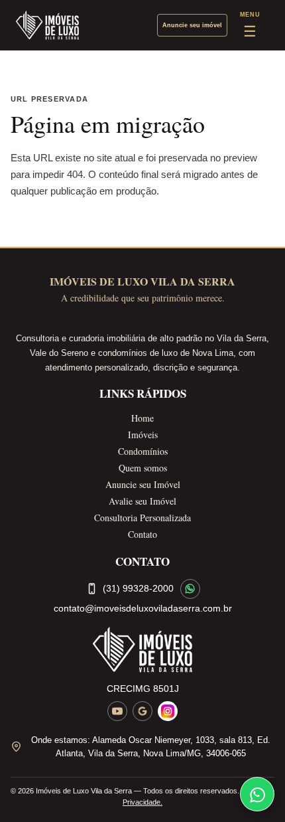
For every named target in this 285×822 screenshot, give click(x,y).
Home (142, 418)
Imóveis (143, 434)
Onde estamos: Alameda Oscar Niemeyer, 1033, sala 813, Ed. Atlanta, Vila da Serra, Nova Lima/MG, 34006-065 (150, 746)
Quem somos (143, 467)
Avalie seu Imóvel (142, 501)
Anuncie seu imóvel (192, 25)
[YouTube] (117, 711)
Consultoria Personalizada (142, 517)
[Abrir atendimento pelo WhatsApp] (257, 794)
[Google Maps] (142, 711)
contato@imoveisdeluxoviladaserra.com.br (143, 608)
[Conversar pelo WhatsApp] (190, 589)
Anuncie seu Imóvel (142, 484)
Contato (142, 534)
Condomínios (143, 451)
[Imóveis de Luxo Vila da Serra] (47, 25)
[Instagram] (168, 711)
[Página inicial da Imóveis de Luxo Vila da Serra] (142, 650)
